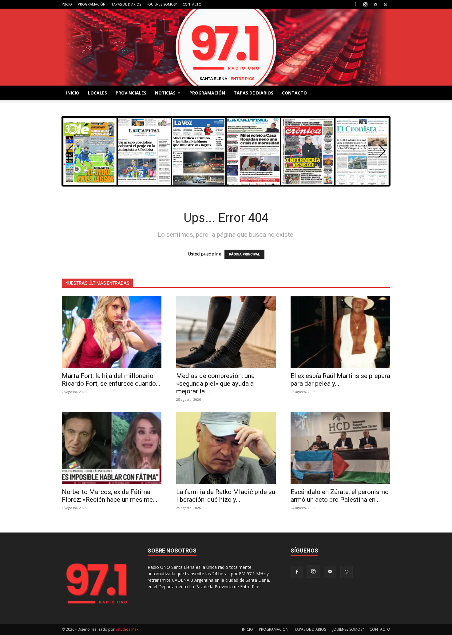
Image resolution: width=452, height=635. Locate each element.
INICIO (67, 4)
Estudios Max (127, 629)
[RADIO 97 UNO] (226, 47)
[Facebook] (355, 4)
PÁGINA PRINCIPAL (244, 254)
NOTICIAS (165, 93)
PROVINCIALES (131, 93)
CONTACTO (192, 4)
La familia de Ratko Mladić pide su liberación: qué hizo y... (225, 495)
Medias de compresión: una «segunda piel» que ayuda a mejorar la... (215, 383)
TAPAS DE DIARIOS (126, 4)
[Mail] (375, 4)
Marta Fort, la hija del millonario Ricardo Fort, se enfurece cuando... (111, 379)
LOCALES (97, 93)
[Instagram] (365, 4)
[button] (382, 151)
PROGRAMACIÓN (91, 4)
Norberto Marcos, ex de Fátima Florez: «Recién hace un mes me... (109, 495)
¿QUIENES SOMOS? (162, 4)
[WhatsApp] (385, 4)
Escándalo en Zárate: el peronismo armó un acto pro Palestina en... (340, 495)
